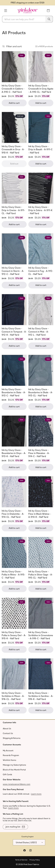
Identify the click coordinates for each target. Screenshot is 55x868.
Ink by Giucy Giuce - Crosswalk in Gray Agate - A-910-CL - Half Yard (40, 88)
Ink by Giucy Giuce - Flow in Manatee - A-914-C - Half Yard (39, 452)
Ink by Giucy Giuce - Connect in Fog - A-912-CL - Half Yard (40, 270)
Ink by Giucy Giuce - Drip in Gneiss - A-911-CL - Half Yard (13, 210)
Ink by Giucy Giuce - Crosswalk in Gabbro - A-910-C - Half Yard (13, 88)
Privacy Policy (34, 860)
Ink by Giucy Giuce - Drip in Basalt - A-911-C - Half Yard (40, 149)
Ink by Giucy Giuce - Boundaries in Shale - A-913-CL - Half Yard (40, 392)
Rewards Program (11, 755)
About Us (7, 728)
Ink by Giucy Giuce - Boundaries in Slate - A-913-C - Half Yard (14, 392)
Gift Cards (7, 774)
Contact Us (8, 733)
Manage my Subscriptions (14, 764)
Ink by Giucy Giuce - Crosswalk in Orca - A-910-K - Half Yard (13, 149)
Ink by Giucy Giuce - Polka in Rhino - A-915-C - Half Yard (13, 574)
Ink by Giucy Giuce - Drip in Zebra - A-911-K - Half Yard (40, 210)
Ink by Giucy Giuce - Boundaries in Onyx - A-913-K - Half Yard (14, 452)
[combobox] (27, 19)
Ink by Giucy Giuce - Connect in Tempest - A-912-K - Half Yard (14, 331)
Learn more (36, 793)
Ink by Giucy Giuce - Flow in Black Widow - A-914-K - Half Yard (39, 513)
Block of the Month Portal (14, 769)
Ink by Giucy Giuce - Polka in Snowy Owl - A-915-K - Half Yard (14, 635)
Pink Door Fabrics (31, 864)
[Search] (49, 19)
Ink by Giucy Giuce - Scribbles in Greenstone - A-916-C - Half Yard (40, 635)
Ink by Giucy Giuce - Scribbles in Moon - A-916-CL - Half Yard (13, 695)
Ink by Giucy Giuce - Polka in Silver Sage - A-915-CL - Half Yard (40, 574)
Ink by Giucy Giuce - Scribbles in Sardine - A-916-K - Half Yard (40, 695)
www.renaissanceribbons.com (16, 784)
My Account (8, 750)
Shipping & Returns (11, 738)
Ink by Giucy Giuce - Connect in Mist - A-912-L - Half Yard (38, 331)
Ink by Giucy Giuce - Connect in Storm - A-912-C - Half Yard (13, 270)
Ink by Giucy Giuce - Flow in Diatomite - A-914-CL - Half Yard (13, 513)
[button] (6, 10)
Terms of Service (21, 860)
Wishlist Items (9, 760)
